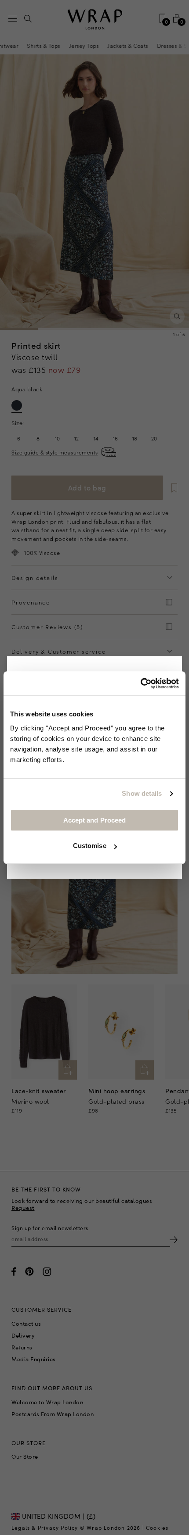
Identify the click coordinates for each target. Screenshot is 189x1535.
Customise (89, 845)
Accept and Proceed (94, 820)
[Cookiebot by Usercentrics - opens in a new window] (140, 683)
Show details (142, 793)
